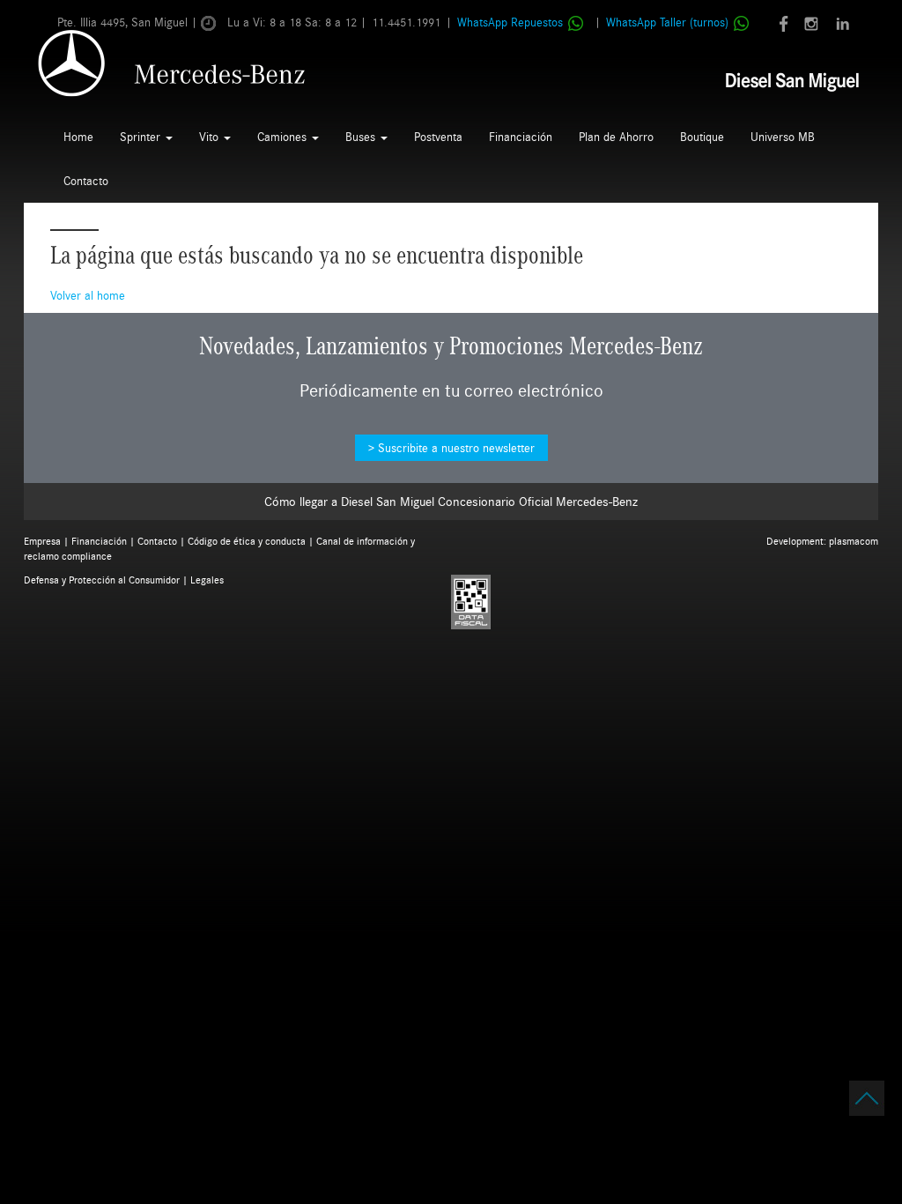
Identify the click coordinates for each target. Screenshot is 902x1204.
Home (78, 137)
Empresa (42, 540)
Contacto (85, 181)
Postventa (438, 137)
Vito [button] (210, 137)
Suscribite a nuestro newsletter (456, 448)
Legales (207, 579)
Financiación (520, 137)
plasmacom (853, 540)
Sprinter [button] (142, 137)
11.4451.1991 (406, 22)
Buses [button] (362, 137)
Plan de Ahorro (616, 137)
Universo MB (782, 137)
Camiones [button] (283, 137)
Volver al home (87, 295)
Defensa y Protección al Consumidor (102, 579)
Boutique (702, 137)
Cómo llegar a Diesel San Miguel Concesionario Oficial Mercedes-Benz (451, 501)
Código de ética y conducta (247, 540)
